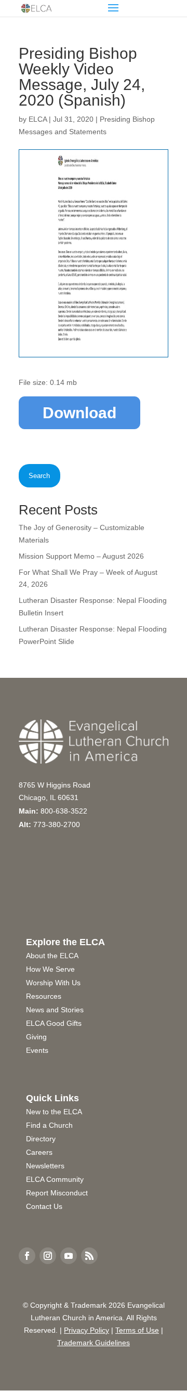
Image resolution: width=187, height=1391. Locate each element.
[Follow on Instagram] (47, 1255)
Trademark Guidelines (93, 1342)
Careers (39, 1152)
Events (37, 1050)
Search (39, 476)
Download (79, 412)
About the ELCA (52, 955)
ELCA (38, 119)
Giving (36, 1037)
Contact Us (44, 1206)
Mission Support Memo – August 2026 (81, 556)
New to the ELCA (54, 1111)
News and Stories (55, 1010)
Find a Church (49, 1125)
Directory (41, 1139)
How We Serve (50, 969)
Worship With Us (53, 982)
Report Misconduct (57, 1193)
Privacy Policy (86, 1330)
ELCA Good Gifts (54, 1023)
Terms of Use (137, 1330)
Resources (43, 996)
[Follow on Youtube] (68, 1255)
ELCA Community (55, 1179)
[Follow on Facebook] (27, 1255)
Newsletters (45, 1166)
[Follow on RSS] (89, 1255)
